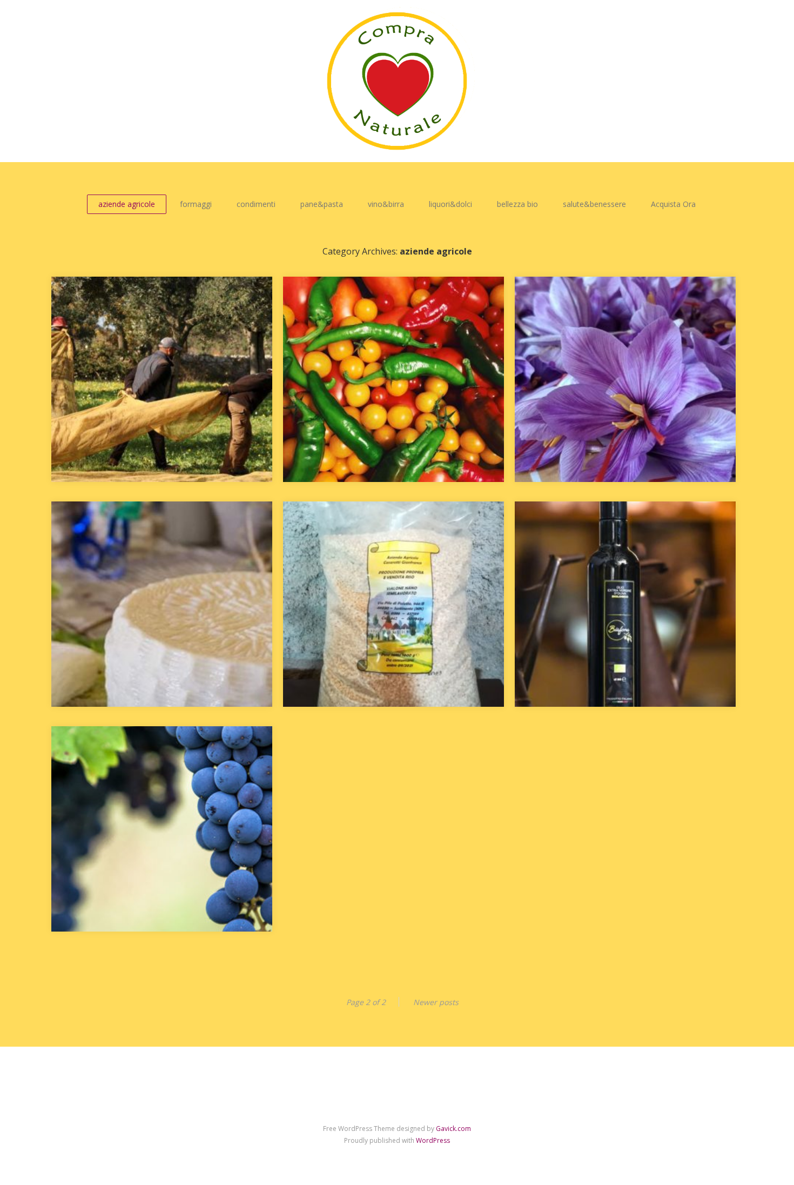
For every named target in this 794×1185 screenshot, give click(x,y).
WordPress (433, 1140)
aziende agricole (126, 204)
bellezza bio (517, 204)
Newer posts (436, 1002)
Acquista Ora (673, 204)
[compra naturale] (397, 81)
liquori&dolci (450, 204)
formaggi (196, 204)
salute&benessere (594, 204)
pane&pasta (321, 204)
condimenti (256, 204)
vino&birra (386, 204)
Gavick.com (453, 1128)
